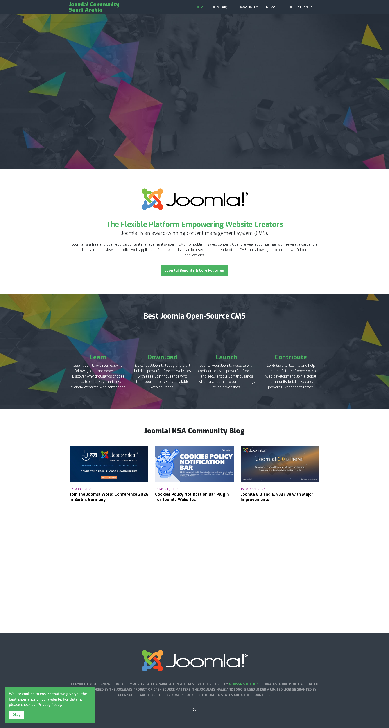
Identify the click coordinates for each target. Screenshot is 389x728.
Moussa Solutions (244, 684)
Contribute (291, 357)
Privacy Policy (49, 704)
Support (306, 7)
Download (162, 357)
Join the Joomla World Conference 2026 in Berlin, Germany (109, 497)
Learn (98, 357)
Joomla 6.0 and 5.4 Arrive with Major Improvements (277, 497)
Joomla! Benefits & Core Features (194, 270)
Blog (289, 7)
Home (200, 7)
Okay (16, 715)
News (271, 7)
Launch (226, 357)
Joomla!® (219, 7)
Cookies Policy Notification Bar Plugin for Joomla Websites (192, 497)
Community (247, 7)
